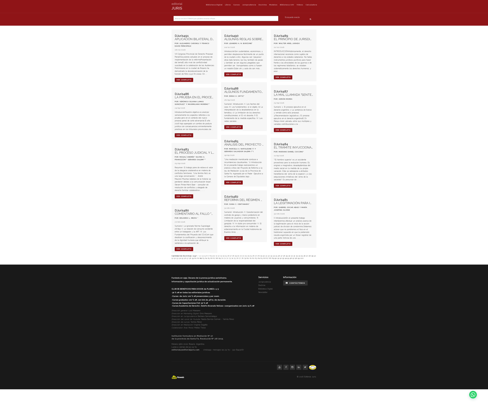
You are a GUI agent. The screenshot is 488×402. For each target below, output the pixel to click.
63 (203, 258)
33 (271, 256)
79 (245, 258)
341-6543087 (238, 350)
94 (286, 258)
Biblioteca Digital (214, 5)
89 (273, 258)
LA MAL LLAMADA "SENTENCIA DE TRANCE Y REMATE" (293, 93)
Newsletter (263, 292)
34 (274, 256)
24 (248, 256)
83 (256, 258)
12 (219, 256)
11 (216, 256)
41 (292, 256)
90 (276, 258)
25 (251, 256)
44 (299, 256)
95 (288, 258)
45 (302, 256)
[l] (299, 367)
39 (287, 256)
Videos (300, 5)
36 (279, 256)
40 (289, 256)
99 (299, 258)
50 (315, 256)
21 (241, 256)
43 (297, 256)
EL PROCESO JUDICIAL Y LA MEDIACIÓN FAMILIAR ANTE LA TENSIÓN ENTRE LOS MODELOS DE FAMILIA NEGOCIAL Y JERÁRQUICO (194, 151)
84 (259, 258)
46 (304, 256)
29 (261, 256)
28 (258, 256)
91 (278, 258)
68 (217, 258)
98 (296, 258)
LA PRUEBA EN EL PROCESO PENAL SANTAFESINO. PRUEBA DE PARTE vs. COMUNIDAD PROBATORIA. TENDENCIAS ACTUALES (194, 95)
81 (251, 258)
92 (281, 258)
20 (238, 256)
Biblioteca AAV (287, 5)
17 (231, 256)
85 (262, 258)
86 (264, 258)
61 (198, 258)
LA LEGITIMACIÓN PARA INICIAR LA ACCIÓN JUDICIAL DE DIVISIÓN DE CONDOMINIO (293, 201)
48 (310, 256)
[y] (279, 367)
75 (235, 258)
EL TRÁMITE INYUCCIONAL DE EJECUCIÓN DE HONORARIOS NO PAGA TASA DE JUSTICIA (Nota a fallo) (293, 146)
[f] (286, 367)
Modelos (273, 5)
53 (177, 258)
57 (187, 258)
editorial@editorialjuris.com (186, 350)
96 (291, 258)
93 (283, 258)
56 (185, 258)
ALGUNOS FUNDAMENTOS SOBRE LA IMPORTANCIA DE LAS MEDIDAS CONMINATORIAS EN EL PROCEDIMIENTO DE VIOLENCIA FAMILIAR (244, 90)
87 (267, 258)
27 (256, 256)
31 (266, 256)
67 (214, 258)
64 (206, 258)
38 (284, 256)
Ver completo (184, 80)
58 (190, 258)
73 (230, 258)
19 (236, 256)
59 (193, 258)
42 (294, 256)
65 (209, 258)
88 (270, 258)
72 (227, 258)
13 (221, 256)
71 (225, 258)
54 (180, 258)
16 (228, 256)
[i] (292, 367)
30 (264, 256)
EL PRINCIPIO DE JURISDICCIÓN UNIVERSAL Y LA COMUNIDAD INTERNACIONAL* (293, 37)
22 (243, 256)
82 (253, 258)
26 (253, 256)
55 (182, 258)
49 (312, 256)
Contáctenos (297, 283)
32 (269, 256)
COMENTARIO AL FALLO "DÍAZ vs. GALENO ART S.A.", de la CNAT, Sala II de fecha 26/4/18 (194, 212)
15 (226, 256)
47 (307, 256)
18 (233, 256)
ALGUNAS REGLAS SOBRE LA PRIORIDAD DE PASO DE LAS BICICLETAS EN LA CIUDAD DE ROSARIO (244, 37)
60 (195, 258)
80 (248, 258)
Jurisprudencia (249, 5)
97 (293, 258)
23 (246, 256)
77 (240, 258)
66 (211, 258)
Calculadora (311, 5)
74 (232, 258)
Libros (228, 5)
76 (237, 258)
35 (276, 256)
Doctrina (263, 5)
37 (282, 256)
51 (172, 258)
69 (220, 258)
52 (175, 258)
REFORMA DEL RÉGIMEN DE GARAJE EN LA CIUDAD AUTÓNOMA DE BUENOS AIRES (244, 198)
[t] (305, 367)
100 (302, 258)
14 (223, 256)
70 (222, 258)
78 (242, 258)
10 (214, 256)
